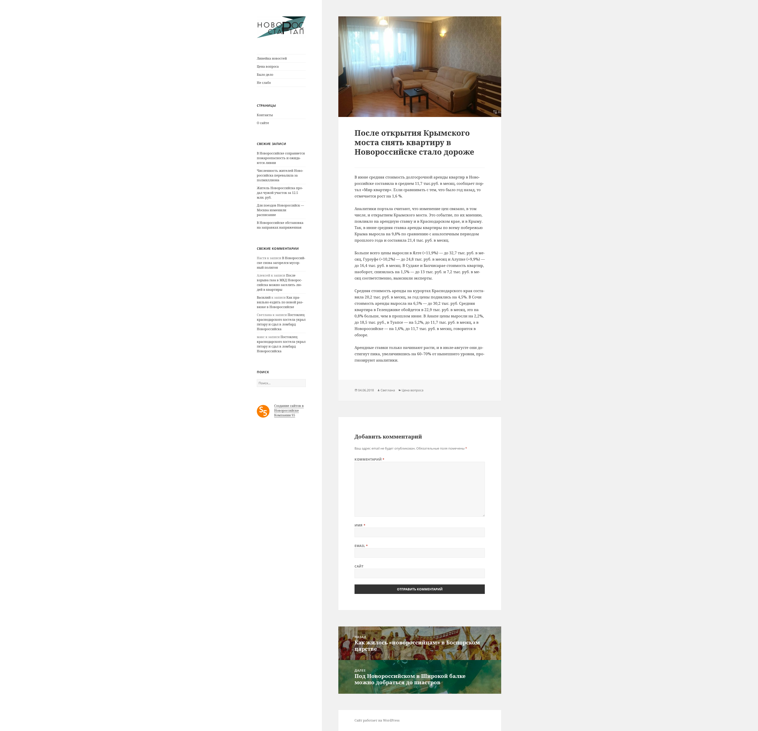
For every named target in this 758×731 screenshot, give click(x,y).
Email (361, 546)
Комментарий (369, 459)
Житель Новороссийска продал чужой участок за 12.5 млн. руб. (280, 193)
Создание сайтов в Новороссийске (289, 408)
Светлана (388, 390)
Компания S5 (284, 415)
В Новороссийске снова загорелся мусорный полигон (281, 263)
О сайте (263, 123)
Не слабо (264, 82)
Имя (360, 525)
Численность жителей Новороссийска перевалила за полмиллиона (280, 175)
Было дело (265, 74)
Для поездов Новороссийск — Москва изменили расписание (280, 210)
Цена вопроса (268, 66)
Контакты (265, 115)
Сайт (359, 566)
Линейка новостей (272, 58)
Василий (264, 297)
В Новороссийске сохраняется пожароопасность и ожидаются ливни (281, 158)
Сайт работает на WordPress (377, 720)
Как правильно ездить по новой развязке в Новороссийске (280, 302)
